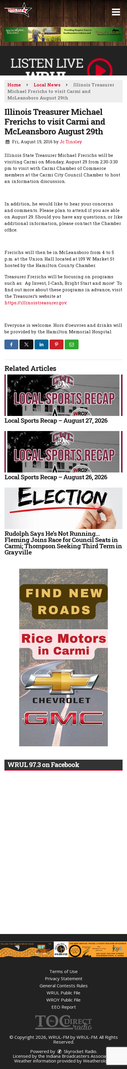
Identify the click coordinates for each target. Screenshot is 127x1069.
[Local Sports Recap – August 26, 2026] (63, 451)
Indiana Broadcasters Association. (80, 1056)
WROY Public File (63, 1000)
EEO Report (63, 1007)
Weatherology (97, 1061)
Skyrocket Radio (79, 1051)
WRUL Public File (63, 993)
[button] (116, 12)
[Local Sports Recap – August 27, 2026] (63, 395)
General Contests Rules (64, 985)
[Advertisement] (63, 34)
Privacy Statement (63, 978)
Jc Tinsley (71, 141)
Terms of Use (63, 971)
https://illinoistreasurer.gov (35, 303)
